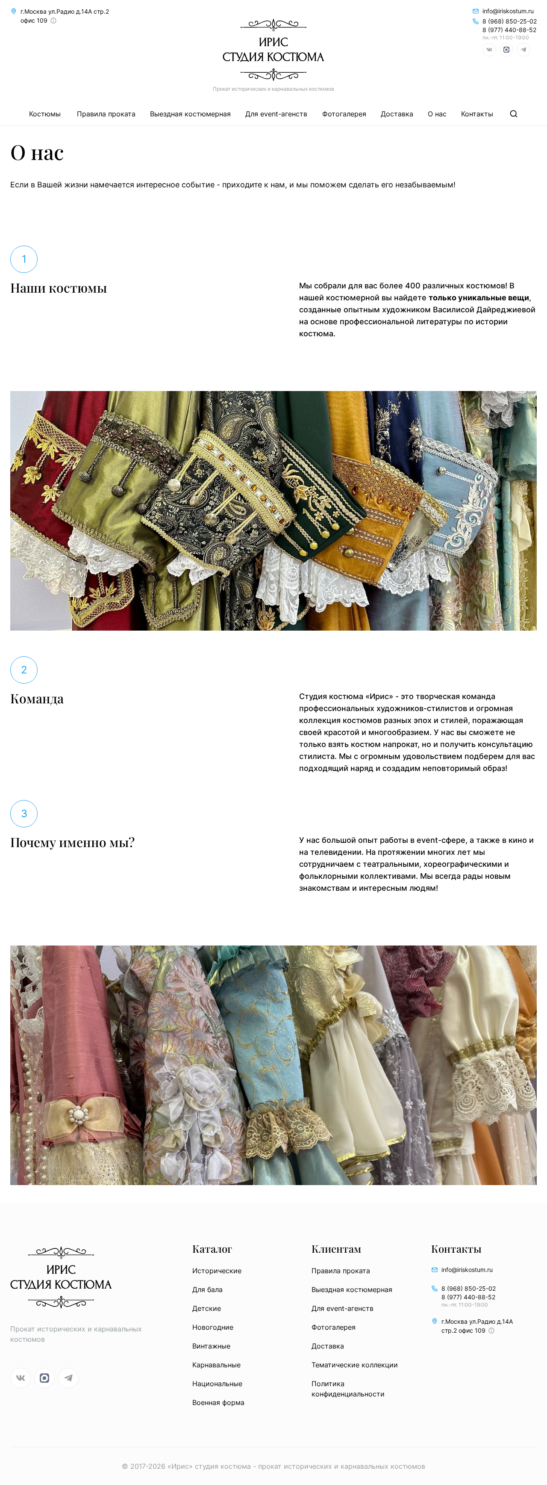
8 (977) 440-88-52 (509, 29)
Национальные (217, 1383)
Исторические (216, 1270)
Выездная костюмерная (190, 114)
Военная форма (218, 1402)
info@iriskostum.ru (508, 11)
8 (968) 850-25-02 (509, 21)
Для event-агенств (276, 114)
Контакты (477, 114)
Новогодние (212, 1327)
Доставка (397, 114)
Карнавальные (216, 1365)
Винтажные (211, 1346)
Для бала (207, 1289)
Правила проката (106, 114)
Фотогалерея (344, 114)
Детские (206, 1308)
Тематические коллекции (355, 1365)
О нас (437, 114)
